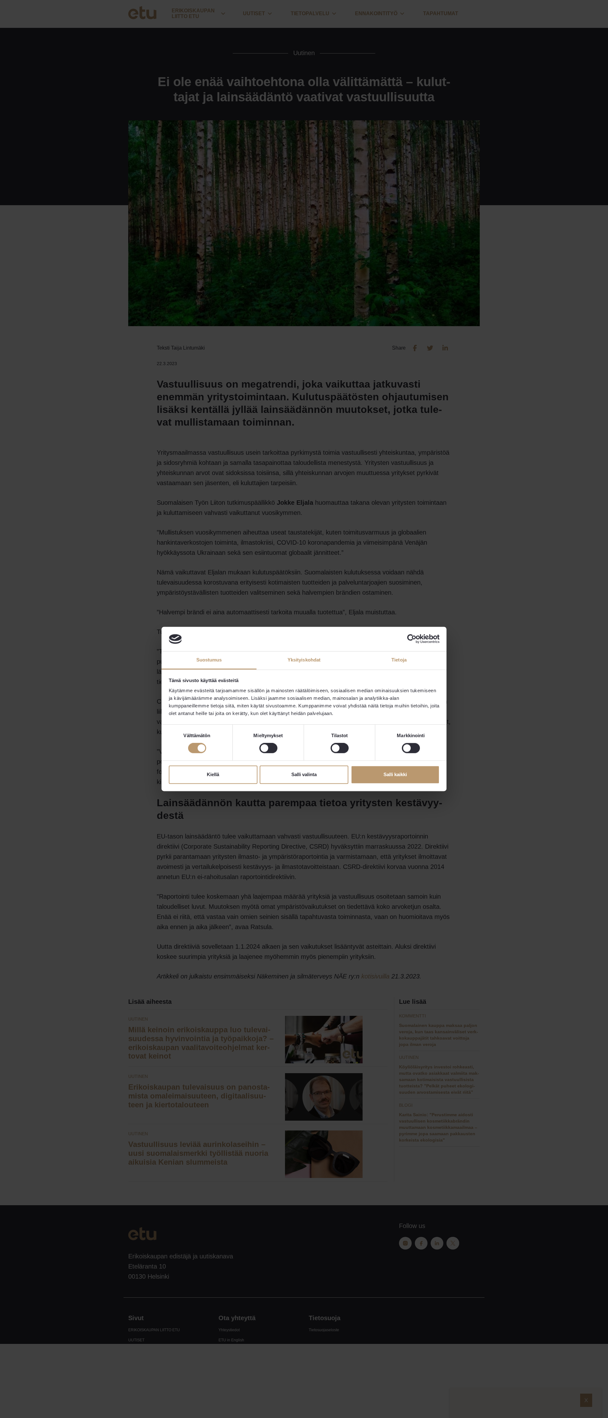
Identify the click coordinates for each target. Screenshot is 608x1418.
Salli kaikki (395, 774)
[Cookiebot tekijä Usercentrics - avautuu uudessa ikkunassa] (412, 639)
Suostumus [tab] (209, 659)
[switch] (268, 748)
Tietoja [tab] (399, 659)
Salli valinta (304, 774)
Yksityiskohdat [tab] (304, 659)
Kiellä (213, 774)
